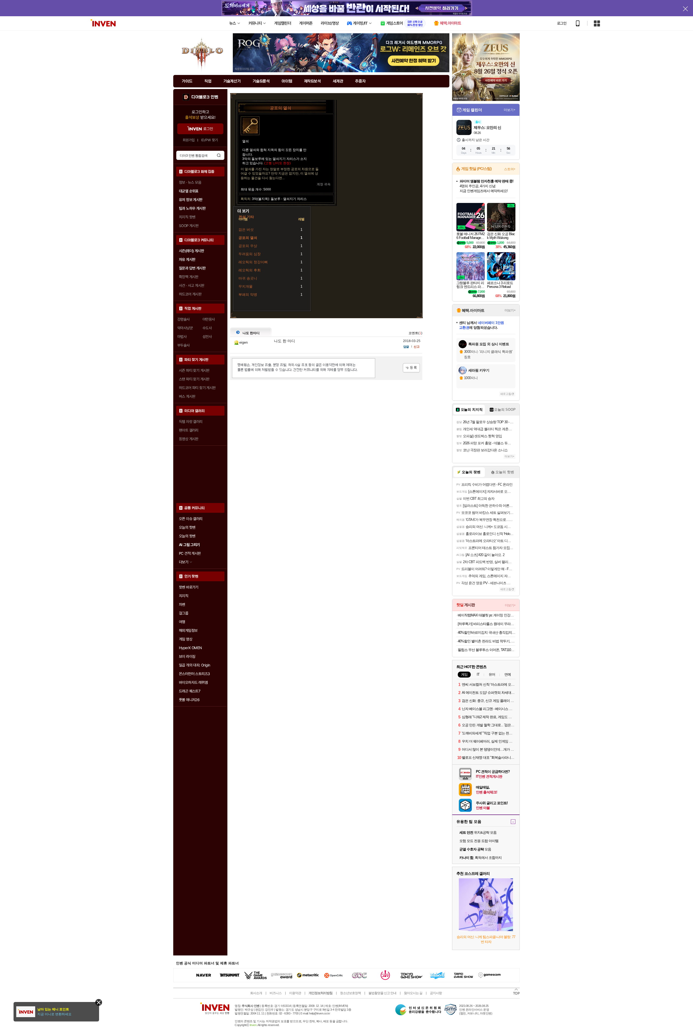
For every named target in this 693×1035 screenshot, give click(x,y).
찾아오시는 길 (413, 993)
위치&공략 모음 (477, 832)
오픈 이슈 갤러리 (190, 519)
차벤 (182, 604)
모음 (475, 849)
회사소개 (256, 993)
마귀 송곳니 (247, 278)
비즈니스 (276, 993)
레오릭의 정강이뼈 (253, 262)
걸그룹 (183, 613)
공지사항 (436, 993)
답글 (406, 346)
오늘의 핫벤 (187, 527)
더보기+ (509, 109)
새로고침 (505, 393)
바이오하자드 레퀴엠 (193, 682)
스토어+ (509, 169)
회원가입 (189, 140)
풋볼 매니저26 (189, 700)
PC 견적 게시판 (190, 553)
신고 (417, 346)
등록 (411, 368)
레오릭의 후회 (249, 270)
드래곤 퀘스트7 (189, 691)
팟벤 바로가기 (188, 587)
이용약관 (295, 993)
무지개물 (245, 286)
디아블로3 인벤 (204, 97)
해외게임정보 (188, 630)
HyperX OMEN (190, 648)
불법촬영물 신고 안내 (382, 993)
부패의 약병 (247, 295)
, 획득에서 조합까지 (480, 858)
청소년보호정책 (350, 993)
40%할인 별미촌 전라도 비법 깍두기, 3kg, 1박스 (486, 641)
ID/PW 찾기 (209, 140)
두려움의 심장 (249, 254)
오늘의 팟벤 (187, 536)
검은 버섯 (246, 230)
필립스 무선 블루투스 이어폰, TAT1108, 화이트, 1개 (486, 650)
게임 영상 (185, 639)
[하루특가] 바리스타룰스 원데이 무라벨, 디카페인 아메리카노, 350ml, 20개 (486, 624)
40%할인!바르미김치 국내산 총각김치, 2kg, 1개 (486, 632)
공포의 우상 (247, 246)
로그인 (561, 23)
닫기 (98, 1002)
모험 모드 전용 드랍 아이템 (478, 841)
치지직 (183, 596)
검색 (218, 155)
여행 (182, 622)
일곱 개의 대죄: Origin (194, 665)
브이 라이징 (187, 656)
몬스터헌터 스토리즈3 (194, 674)
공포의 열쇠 (247, 238)
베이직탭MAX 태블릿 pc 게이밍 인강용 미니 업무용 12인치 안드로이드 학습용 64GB (486, 615)
